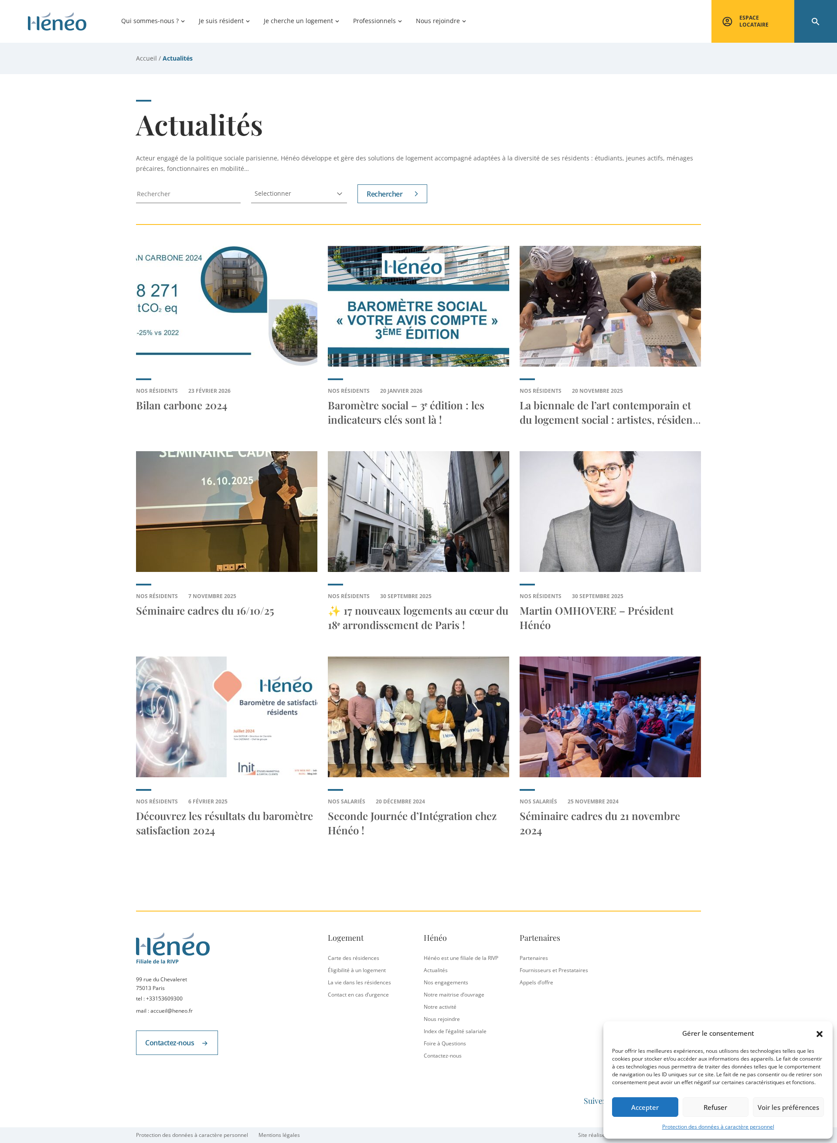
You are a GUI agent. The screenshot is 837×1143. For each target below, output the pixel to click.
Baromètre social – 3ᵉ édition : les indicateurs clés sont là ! (406, 412)
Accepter (645, 1107)
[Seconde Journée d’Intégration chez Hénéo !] (418, 717)
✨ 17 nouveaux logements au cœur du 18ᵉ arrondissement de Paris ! (418, 617)
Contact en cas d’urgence (358, 994)
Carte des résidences (353, 958)
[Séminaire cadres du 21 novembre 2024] (610, 717)
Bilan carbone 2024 (181, 405)
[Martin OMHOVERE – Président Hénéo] (610, 511)
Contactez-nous (170, 1043)
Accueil (146, 58)
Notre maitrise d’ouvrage (454, 994)
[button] (819, 1033)
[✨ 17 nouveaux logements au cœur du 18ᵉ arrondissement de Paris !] (418, 511)
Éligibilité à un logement (357, 970)
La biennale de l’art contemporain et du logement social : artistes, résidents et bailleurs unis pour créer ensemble (610, 419)
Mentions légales (279, 1135)
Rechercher (384, 194)
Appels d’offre (536, 982)
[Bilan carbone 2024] (226, 306)
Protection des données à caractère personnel (718, 1126)
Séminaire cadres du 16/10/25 (205, 610)
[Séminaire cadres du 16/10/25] (226, 511)
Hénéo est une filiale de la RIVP (461, 958)
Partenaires (534, 958)
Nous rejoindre (442, 1019)
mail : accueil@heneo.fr (164, 1010)
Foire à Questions (445, 1043)
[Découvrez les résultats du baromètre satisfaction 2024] (226, 717)
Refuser (715, 1107)
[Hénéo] (57, 21)
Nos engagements (446, 982)
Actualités (436, 970)
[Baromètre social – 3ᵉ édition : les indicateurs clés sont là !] (418, 306)
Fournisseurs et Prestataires (554, 970)
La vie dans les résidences (359, 982)
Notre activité (440, 1006)
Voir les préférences (788, 1107)
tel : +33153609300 (159, 998)
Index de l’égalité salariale (455, 1031)
